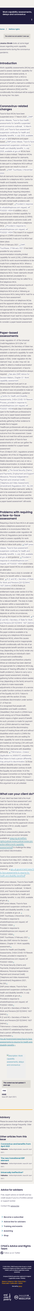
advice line (15, 1206)
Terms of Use (21, 1281)
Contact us (11, 1281)
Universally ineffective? (12, 1172)
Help (16, 1281)
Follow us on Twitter (12, 1253)
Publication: (4, 1149)
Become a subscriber (14, 1217)
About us (4, 1281)
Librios (20, 1286)
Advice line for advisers (15, 1221)
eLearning (8, 1231)
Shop (6, 1235)
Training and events (13, 1226)
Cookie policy (13, 1283)
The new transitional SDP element (13, 1159)
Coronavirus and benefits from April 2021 (16, 1145)
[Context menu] (31, 19)
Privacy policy (5, 1283)
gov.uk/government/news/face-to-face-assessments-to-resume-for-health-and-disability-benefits (16, 1042)
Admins (20, 1283)
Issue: (4, 1094)
